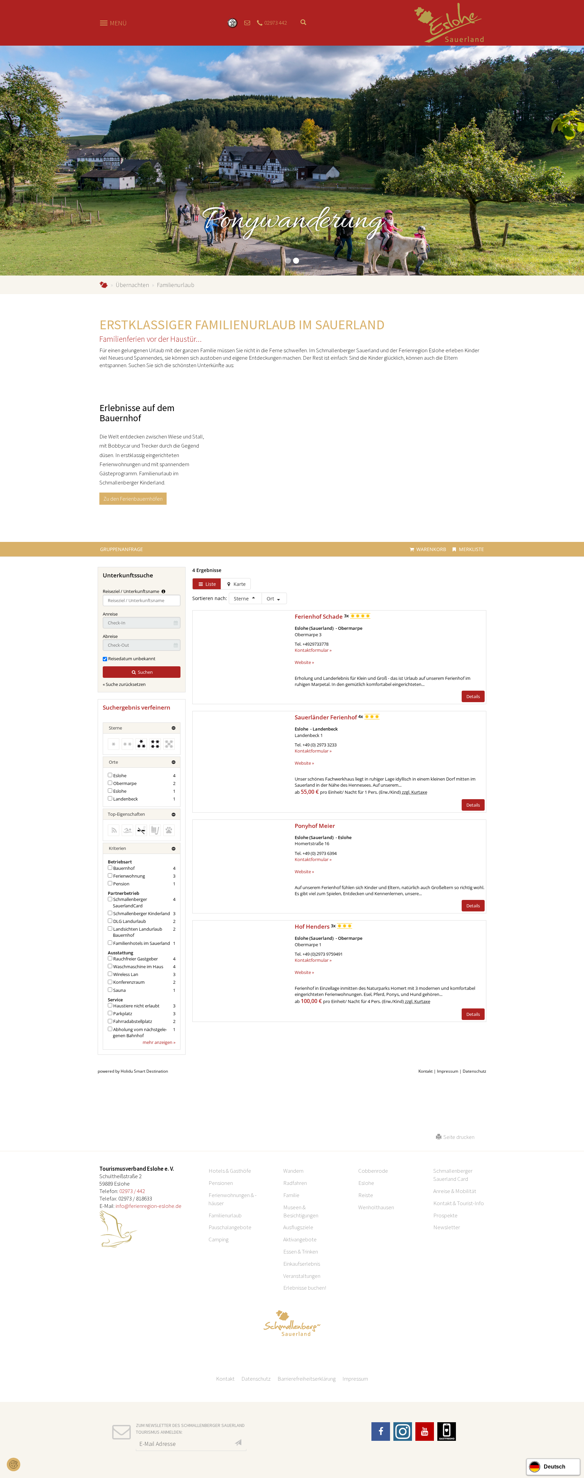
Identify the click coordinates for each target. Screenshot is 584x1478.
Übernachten (132, 285)
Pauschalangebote (230, 1227)
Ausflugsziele (298, 1227)
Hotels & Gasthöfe (230, 1170)
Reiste (365, 1195)
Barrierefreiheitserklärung (306, 1378)
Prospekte (445, 1215)
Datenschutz (256, 1378)
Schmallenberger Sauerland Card (452, 1175)
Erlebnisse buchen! (304, 1287)
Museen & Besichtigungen (300, 1211)
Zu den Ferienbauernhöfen (133, 498)
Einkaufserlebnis (301, 1263)
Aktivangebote (300, 1239)
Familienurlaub (225, 1215)
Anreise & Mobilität (454, 1191)
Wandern (293, 1170)
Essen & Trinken (300, 1251)
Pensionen (221, 1183)
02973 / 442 (132, 1191)
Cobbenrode (373, 1170)
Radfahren (295, 1183)
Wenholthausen (376, 1207)
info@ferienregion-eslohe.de (148, 1206)
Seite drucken (457, 1137)
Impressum (355, 1378)
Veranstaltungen (301, 1276)
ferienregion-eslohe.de (103, 285)
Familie (291, 1195)
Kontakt (225, 1378)
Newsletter (446, 1227)
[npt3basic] (449, 22)
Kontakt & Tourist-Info (458, 1203)
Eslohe (366, 1183)
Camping (218, 1239)
